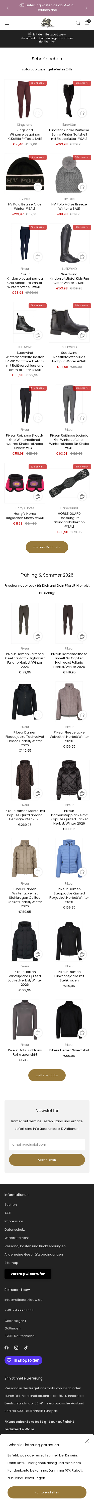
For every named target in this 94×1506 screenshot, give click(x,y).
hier (52, 41)
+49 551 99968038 (19, 1310)
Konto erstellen (47, 1492)
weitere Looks (47, 1075)
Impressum (14, 1221)
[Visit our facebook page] (6, 1348)
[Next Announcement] (86, 8)
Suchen (11, 1204)
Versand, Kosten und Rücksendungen (35, 1246)
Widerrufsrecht (17, 1237)
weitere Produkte (47, 547)
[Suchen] (77, 22)
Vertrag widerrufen (28, 1273)
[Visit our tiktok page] (26, 1348)
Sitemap (11, 1262)
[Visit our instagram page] (16, 1348)
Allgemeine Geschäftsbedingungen (34, 1254)
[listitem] (47, 8)
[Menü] (7, 22)
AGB (8, 1213)
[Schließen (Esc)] (87, 1441)
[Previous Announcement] (8, 8)
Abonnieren (47, 1160)
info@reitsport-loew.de (24, 1299)
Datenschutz (15, 1229)
